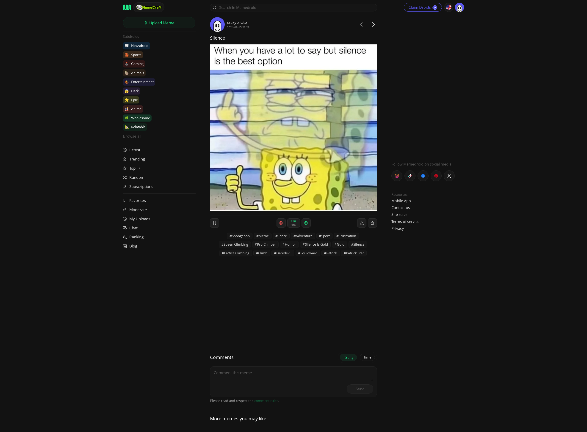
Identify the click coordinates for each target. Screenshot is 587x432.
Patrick (331, 253)
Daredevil (283, 253)
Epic (131, 100)
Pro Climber (266, 244)
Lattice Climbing (236, 253)
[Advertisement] (425, 86)
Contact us (400, 207)
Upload (161, 22)
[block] (372, 223)
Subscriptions (141, 186)
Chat (133, 228)
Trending (137, 159)
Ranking (136, 236)
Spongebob (241, 236)
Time (367, 357)
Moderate (138, 209)
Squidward (308, 253)
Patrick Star (355, 253)
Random (136, 177)
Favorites (137, 200)
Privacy (397, 228)
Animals (134, 73)
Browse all (132, 136)
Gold (340, 244)
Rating (348, 357)
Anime (133, 108)
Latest (134, 149)
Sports (133, 54)
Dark (132, 91)
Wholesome (137, 118)
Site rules (399, 214)
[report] (361, 223)
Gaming (134, 63)
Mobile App (401, 200)
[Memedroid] (127, 7)
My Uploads (139, 218)
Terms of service (405, 221)
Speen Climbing (236, 244)
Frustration (347, 236)
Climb (262, 253)
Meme (264, 236)
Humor (290, 244)
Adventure (304, 236)
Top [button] (132, 168)
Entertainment (139, 81)
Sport (325, 236)
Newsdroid (136, 45)
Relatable (135, 127)
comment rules (266, 400)
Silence (358, 244)
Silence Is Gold (316, 244)
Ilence (282, 236)
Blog (133, 246)
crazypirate (237, 22)
